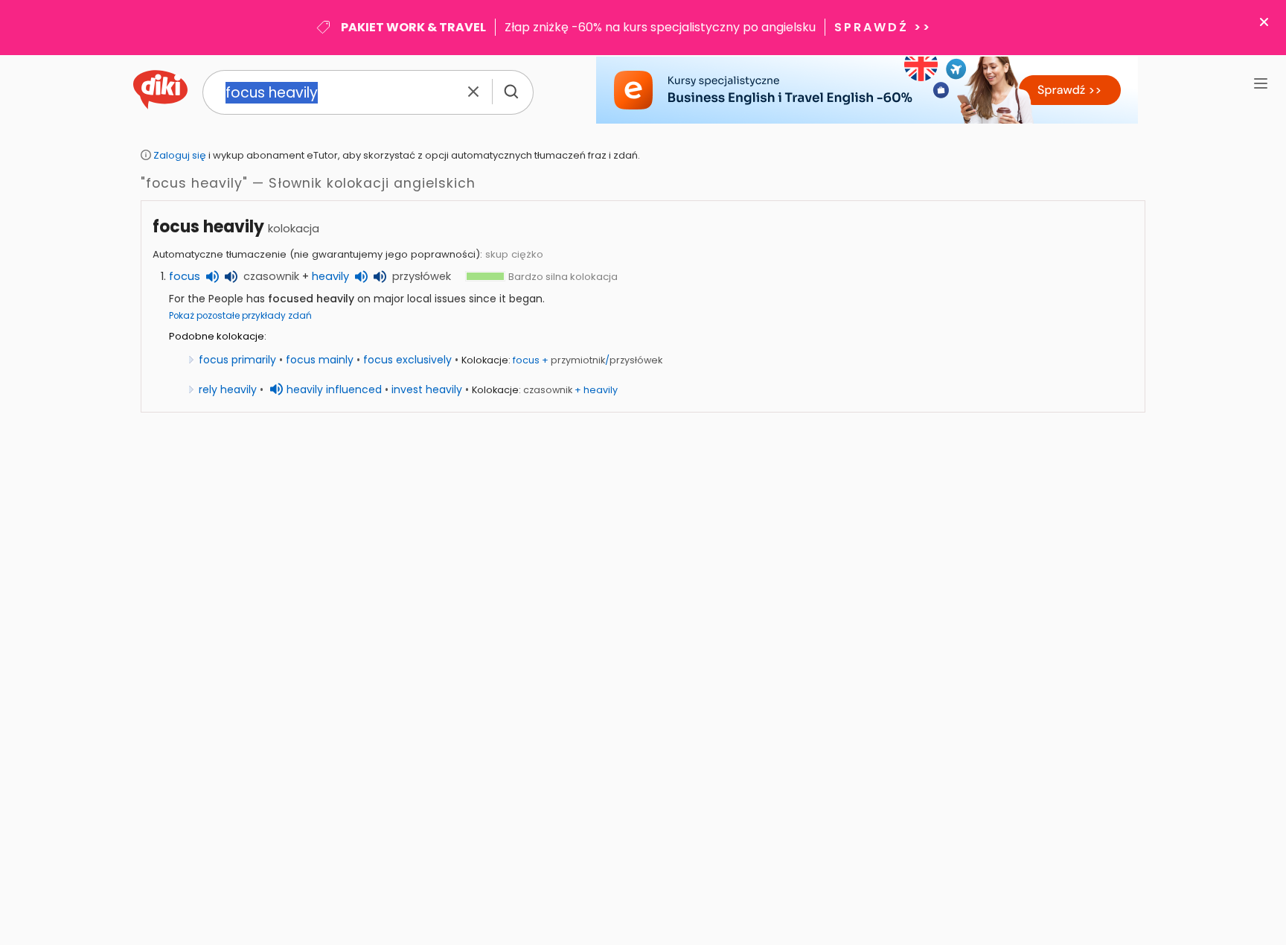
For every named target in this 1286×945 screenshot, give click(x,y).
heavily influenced (334, 389)
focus (184, 276)
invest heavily (426, 389)
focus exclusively (407, 359)
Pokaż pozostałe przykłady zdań (240, 316)
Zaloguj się (179, 155)
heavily (330, 276)
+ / (587, 360)
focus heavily (208, 226)
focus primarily (237, 359)
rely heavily (228, 389)
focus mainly (320, 359)
